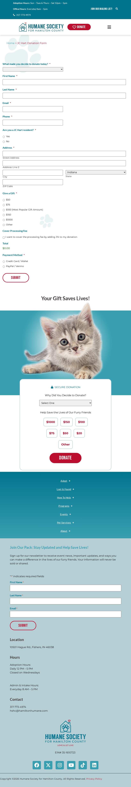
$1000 (9, 219)
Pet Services (64, 522)
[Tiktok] (83, 765)
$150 (8, 214)
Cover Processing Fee (15, 230)
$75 (8, 204)
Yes (8, 136)
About (64, 530)
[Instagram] (60, 765)
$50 (8, 199)
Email (7, 102)
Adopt (64, 480)
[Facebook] (37, 765)
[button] (109, 27)
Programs (63, 505)
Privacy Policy (94, 778)
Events (64, 514)
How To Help (64, 497)
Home (11, 43)
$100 (81, 422)
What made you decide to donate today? (26, 63)
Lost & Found (64, 489)
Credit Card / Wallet (17, 261)
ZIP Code (8, 186)
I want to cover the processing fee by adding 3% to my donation (41, 237)
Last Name (10, 89)
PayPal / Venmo (15, 266)
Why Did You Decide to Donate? (65, 395)
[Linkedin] (94, 765)
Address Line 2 (11, 167)
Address (8, 147)
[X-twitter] (48, 765)
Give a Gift (10, 193)
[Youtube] (71, 765)
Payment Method (14, 254)
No (7, 141)
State (69, 176)
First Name (10, 75)
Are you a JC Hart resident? (19, 129)
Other (9, 224)
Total (5, 243)
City (5, 177)
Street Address (11, 158)
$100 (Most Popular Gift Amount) (24, 209)
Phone (7, 116)
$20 (79, 433)
